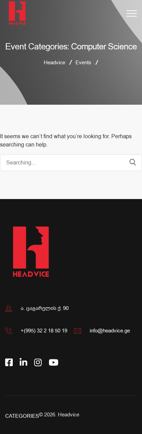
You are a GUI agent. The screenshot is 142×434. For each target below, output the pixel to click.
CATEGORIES (22, 416)
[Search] (129, 162)
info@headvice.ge (110, 330)
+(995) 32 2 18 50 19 (44, 330)
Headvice (68, 414)
